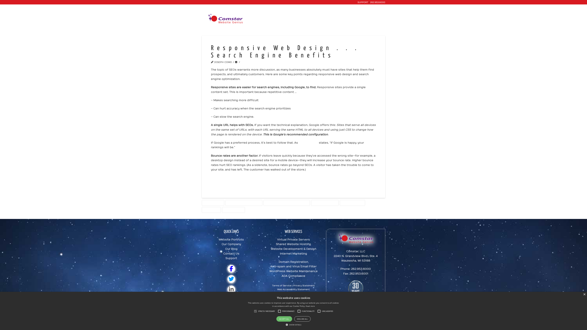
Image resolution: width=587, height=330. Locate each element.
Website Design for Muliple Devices (286, 203)
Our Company (231, 244)
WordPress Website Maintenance (293, 271)
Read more (310, 306)
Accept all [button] (284, 319)
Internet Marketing (293, 253)
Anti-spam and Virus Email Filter (293, 266)
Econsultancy (308, 142)
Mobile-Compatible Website (244, 203)
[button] (266, 311)
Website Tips (211, 210)
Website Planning (352, 203)
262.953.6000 (377, 2)
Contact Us (231, 253)
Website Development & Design (293, 249)
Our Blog (231, 249)
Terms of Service (281, 285)
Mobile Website (213, 203)
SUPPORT (363, 2)
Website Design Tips (325, 203)
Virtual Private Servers (293, 239)
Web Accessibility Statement (293, 289)
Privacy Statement (304, 285)
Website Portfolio (231, 239)
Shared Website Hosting (293, 244)
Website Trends (253, 62)
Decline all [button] (302, 319)
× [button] (584, 294)
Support (231, 258)
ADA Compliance (293, 276)
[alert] (293, 311)
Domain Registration (293, 262)
